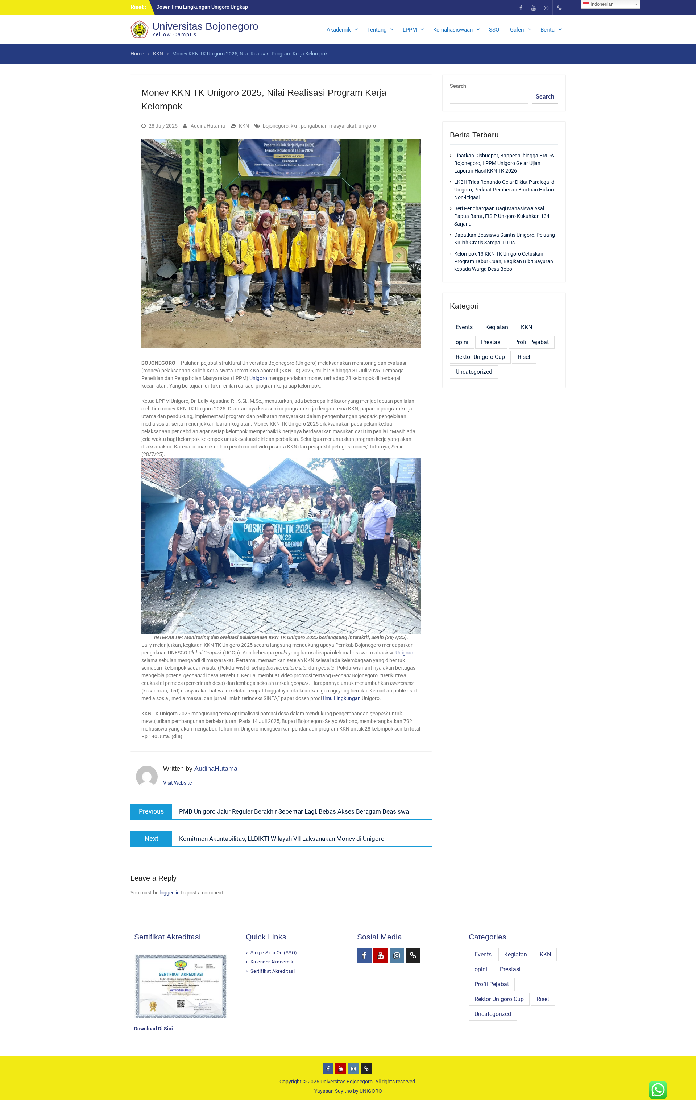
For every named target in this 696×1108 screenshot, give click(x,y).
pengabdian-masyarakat (328, 126)
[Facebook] (521, 7)
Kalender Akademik (272, 961)
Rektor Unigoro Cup (480, 357)
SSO (494, 29)
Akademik (339, 29)
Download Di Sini (153, 1028)
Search (458, 86)
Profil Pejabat (531, 342)
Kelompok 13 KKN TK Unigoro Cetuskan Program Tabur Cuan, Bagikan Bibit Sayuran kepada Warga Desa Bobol (503, 261)
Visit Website (177, 783)
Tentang (376, 29)
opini (462, 342)
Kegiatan (496, 327)
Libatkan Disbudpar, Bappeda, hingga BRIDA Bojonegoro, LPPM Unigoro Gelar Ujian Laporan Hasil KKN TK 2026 (504, 163)
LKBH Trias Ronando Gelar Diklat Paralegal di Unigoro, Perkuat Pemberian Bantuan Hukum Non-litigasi (504, 189)
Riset (524, 357)
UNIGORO (371, 1091)
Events (464, 327)
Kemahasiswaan (453, 29)
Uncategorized (474, 371)
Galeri (517, 29)
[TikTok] (559, 7)
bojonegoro (276, 126)
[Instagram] (546, 7)
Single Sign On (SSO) (273, 952)
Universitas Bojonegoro (346, 1081)
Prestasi (491, 342)
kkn (295, 126)
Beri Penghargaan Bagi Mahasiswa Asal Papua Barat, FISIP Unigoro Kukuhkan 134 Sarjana (502, 216)
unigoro (367, 126)
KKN (244, 126)
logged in (170, 893)
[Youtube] (533, 7)
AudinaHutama (208, 126)
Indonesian (601, 4)
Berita (547, 29)
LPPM (410, 29)
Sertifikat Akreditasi (272, 971)
